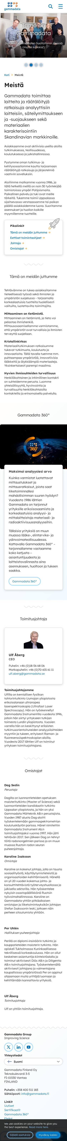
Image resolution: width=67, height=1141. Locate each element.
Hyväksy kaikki (48, 1135)
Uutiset (9, 1105)
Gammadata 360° (24, 581)
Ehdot (8, 1118)
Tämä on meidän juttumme (28, 232)
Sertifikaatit (12, 1110)
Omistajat (17, 248)
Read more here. (39, 1127)
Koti (7, 75)
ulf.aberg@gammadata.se (27, 673)
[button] (26, 65)
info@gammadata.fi (35, 1093)
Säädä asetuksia (20, 1135)
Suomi (18, 1061)
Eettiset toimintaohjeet (25, 238)
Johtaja (15, 243)
